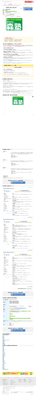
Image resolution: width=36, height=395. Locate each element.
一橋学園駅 (4, 344)
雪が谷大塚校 (4, 365)
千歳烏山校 (4, 354)
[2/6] (18, 109)
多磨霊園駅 (4, 343)
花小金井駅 (4, 341)
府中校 (3, 347)
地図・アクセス (18, 16)
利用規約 (29, 382)
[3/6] (18, 117)
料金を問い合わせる (29, 9)
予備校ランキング (4, 381)
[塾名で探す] (10, 4)
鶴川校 (3, 355)
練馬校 (3, 358)
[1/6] (18, 100)
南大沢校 (3, 361)
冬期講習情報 (25, 381)
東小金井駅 (4, 340)
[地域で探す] (5, 4)
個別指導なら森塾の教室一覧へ (6, 369)
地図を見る (30, 306)
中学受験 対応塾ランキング (13, 381)
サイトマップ (30, 381)
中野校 (3, 357)
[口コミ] (20, 4)
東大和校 (3, 352)
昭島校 (3, 356)
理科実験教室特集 (20, 381)
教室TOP (6, 16)
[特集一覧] (25, 4)
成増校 (3, 359)
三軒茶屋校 (4, 362)
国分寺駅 (3, 342)
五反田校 (3, 366)
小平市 (3, 335)
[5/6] (18, 134)
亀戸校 (3, 368)
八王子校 (3, 360)
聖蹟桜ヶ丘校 (4, 353)
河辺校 (3, 367)
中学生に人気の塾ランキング (13, 382)
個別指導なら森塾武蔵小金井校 (7, 188)
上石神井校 (4, 352)
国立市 (3, 339)
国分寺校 (3, 346)
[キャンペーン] (30, 4)
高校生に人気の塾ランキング (5, 383)
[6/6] (18, 143)
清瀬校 (3, 350)
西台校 (3, 364)
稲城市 (3, 337)
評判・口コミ (12, 16)
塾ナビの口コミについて (30, 187)
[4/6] (18, 126)
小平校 (3, 347)
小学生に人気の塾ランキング (5, 382)
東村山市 (3, 338)
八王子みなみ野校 (4, 363)
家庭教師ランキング (12, 383)
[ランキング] (15, 4)
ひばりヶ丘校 (4, 349)
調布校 (3, 351)
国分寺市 (3, 336)
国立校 (3, 348)
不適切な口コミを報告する (29, 217)
